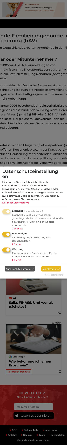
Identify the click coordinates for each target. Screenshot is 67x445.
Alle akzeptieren (51, 268)
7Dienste (17, 228)
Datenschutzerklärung (15, 202)
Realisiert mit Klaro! (54, 275)
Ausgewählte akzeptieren (20, 268)
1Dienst (16, 244)
